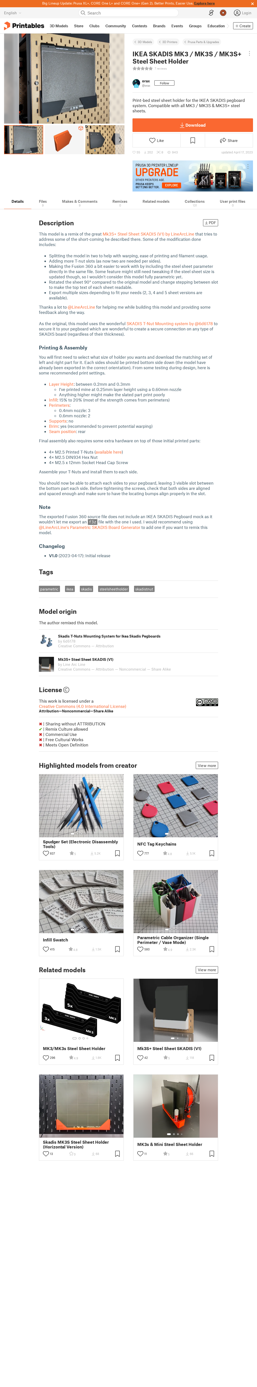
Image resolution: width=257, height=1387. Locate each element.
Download (195, 124)
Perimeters (59, 405)
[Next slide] (119, 139)
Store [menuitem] (78, 26)
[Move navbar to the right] (227, 25)
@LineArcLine (81, 306)
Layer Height (61, 383)
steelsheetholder (114, 589)
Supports (58, 420)
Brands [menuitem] (159, 26)
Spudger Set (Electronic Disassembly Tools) (80, 844)
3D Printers (169, 42)
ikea (69, 589)
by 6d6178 (67, 641)
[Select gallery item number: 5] (89, 834)
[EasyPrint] (211, 13)
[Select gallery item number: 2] (78, 834)
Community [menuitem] (115, 26)
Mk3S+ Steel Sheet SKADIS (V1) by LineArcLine (148, 233)
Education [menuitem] (216, 26)
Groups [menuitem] (195, 26)
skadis (86, 589)
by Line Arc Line (71, 664)
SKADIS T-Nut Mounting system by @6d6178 (169, 323)
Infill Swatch (55, 939)
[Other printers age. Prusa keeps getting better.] (193, 175)
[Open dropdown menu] (249, 53)
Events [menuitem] (177, 26)
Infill (53, 399)
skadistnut (144, 589)
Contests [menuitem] (139, 26)
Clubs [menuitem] (94, 26)
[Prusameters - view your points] (223, 13)
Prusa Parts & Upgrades (203, 42)
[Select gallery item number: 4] (86, 834)
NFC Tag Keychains (156, 844)
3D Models (145, 42)
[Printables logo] (24, 26)
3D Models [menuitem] (59, 26)
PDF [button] (212, 222)
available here (109, 451)
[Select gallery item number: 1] (73, 834)
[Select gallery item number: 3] (82, 834)
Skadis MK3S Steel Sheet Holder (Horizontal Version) (76, 1144)
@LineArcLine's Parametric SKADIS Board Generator (89, 527)
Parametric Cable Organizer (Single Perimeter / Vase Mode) (173, 940)
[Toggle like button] (46, 853)
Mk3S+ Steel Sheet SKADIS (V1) (169, 1048)
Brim (53, 426)
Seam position (62, 431)
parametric (49, 589)
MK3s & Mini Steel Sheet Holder (169, 1144)
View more (207, 765)
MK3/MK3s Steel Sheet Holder (74, 1048)
